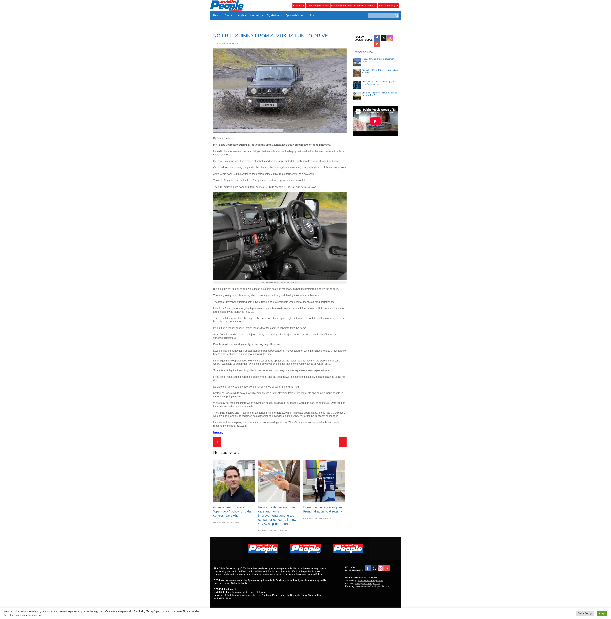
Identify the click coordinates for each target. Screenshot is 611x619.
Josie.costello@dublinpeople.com (372, 586)
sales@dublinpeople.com (370, 580)
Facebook (377, 38)
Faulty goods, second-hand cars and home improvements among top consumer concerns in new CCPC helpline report (277, 516)
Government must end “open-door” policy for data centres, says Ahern (232, 511)
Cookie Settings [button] (585, 613)
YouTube (377, 44)
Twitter (383, 38)
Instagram (390, 38)
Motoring (218, 432)
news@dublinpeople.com (367, 583)
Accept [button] (602, 613)
